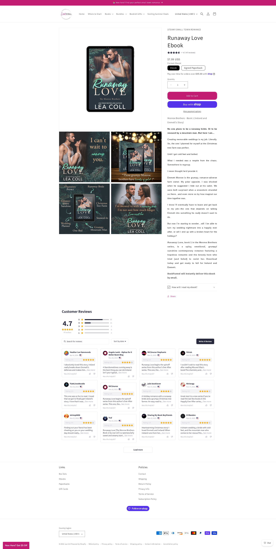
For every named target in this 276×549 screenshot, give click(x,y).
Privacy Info (144, 489)
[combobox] (119, 341)
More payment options (192, 111)
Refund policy (94, 544)
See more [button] (91, 370)
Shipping (143, 478)
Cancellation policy (170, 544)
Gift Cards (63, 489)
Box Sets (63, 473)
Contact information (152, 544)
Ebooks (62, 478)
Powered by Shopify (78, 544)
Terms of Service (146, 494)
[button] (109, 14)
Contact (142, 473)
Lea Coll (68, 544)
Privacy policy (107, 544)
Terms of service (121, 544)
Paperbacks (64, 484)
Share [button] (173, 296)
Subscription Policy (147, 499)
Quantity (171, 79)
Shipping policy (136, 544)
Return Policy (145, 484)
